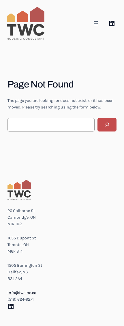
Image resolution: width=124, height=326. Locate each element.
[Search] (107, 124)
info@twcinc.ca (21, 292)
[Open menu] (95, 23)
